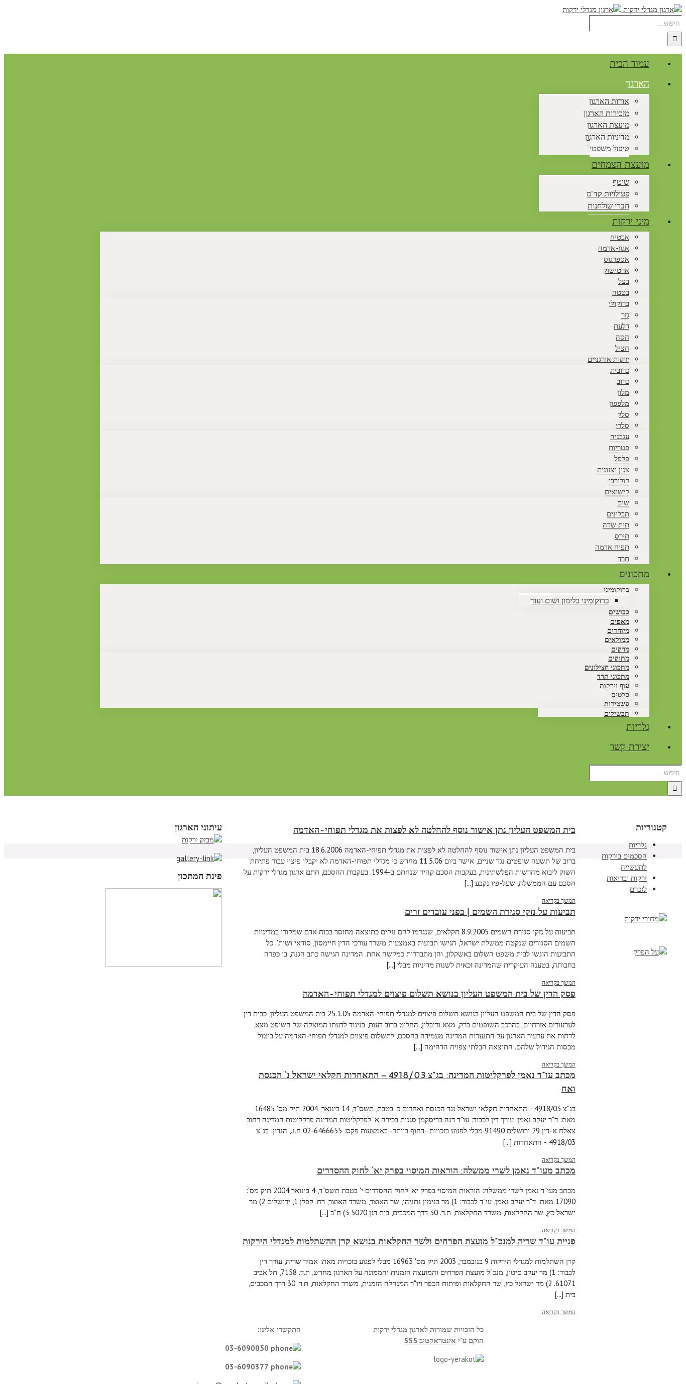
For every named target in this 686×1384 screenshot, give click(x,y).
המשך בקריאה (559, 900)
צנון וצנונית (613, 469)
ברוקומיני (616, 590)
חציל (622, 348)
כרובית (619, 370)
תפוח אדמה (612, 547)
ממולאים (617, 639)
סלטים (620, 695)
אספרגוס (616, 259)
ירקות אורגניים (608, 359)
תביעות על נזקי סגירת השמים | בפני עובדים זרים (490, 911)
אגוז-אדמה (613, 248)
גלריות (638, 844)
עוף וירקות (614, 686)
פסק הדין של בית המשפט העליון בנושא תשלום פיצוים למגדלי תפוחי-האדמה (439, 993)
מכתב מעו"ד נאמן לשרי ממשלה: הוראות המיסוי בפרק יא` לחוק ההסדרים (446, 1170)
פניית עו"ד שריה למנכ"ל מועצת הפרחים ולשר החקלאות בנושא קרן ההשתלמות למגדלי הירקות (409, 1241)
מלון (623, 392)
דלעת (621, 326)
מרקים (620, 649)
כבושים (619, 612)
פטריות (619, 447)
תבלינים (618, 513)
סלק (623, 414)
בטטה (620, 292)
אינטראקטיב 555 (430, 1340)
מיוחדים (618, 630)
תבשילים (616, 713)
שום (623, 502)
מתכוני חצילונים (607, 667)
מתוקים (618, 658)
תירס (622, 536)
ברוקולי (619, 303)
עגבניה (619, 436)
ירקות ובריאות (627, 878)
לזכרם (638, 889)
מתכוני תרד (613, 676)
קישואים (617, 491)
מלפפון (619, 403)
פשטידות (616, 704)
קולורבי (619, 480)
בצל (623, 281)
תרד (623, 558)
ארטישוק (616, 270)
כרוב (623, 381)
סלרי (622, 425)
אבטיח (619, 237)
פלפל (621, 458)
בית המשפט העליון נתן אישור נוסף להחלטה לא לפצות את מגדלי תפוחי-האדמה (434, 829)
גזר (625, 315)
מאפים (619, 621)
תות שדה (616, 524)
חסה (622, 337)
